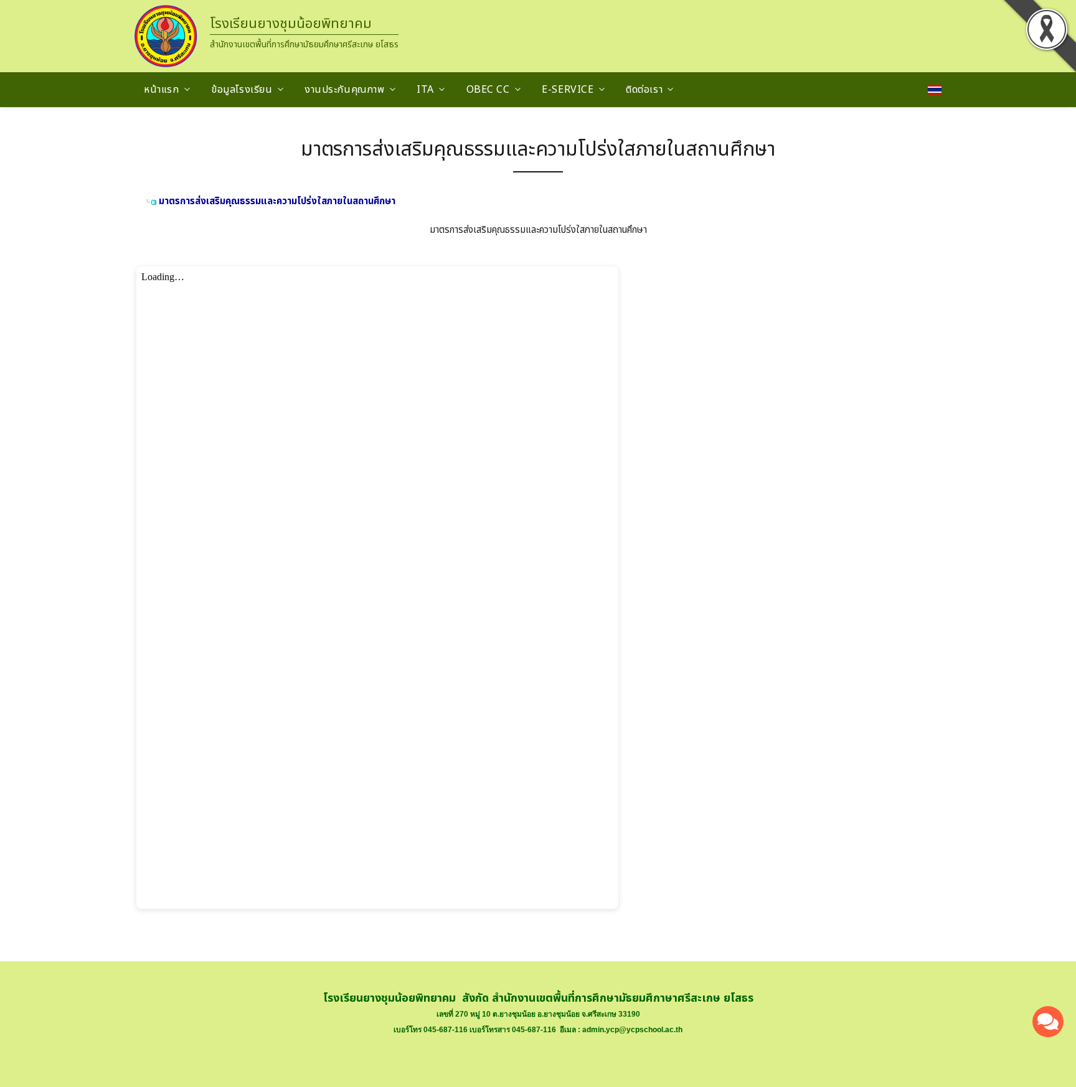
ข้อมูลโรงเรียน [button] (241, 89)
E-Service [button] (567, 89)
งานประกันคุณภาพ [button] (344, 89)
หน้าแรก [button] (161, 89)
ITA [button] (425, 89)
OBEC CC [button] (488, 89)
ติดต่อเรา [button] (644, 89)
